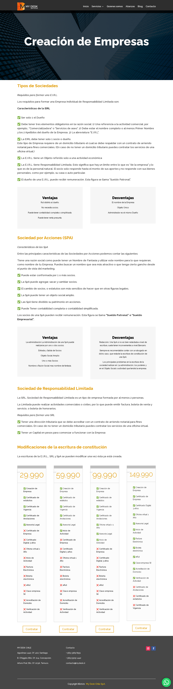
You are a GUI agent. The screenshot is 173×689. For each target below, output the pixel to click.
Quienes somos (115, 6)
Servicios (96, 6)
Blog (140, 6)
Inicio (86, 6)
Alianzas (130, 6)
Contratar (32, 629)
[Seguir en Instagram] (148, 648)
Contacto (151, 6)
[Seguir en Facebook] (153, 648)
